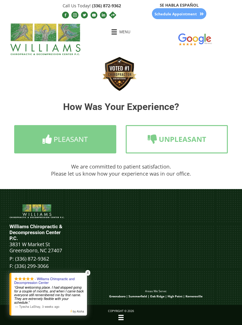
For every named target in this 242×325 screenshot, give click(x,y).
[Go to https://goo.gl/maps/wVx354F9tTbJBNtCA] (112, 15)
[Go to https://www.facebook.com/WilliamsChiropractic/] (65, 16)
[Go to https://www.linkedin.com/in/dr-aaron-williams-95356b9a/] (103, 16)
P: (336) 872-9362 (29, 258)
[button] (65, 139)
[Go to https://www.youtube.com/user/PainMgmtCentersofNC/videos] (93, 16)
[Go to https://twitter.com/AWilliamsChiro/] (84, 16)
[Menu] (121, 317)
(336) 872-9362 (106, 5)
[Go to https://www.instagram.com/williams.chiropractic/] (74, 16)
